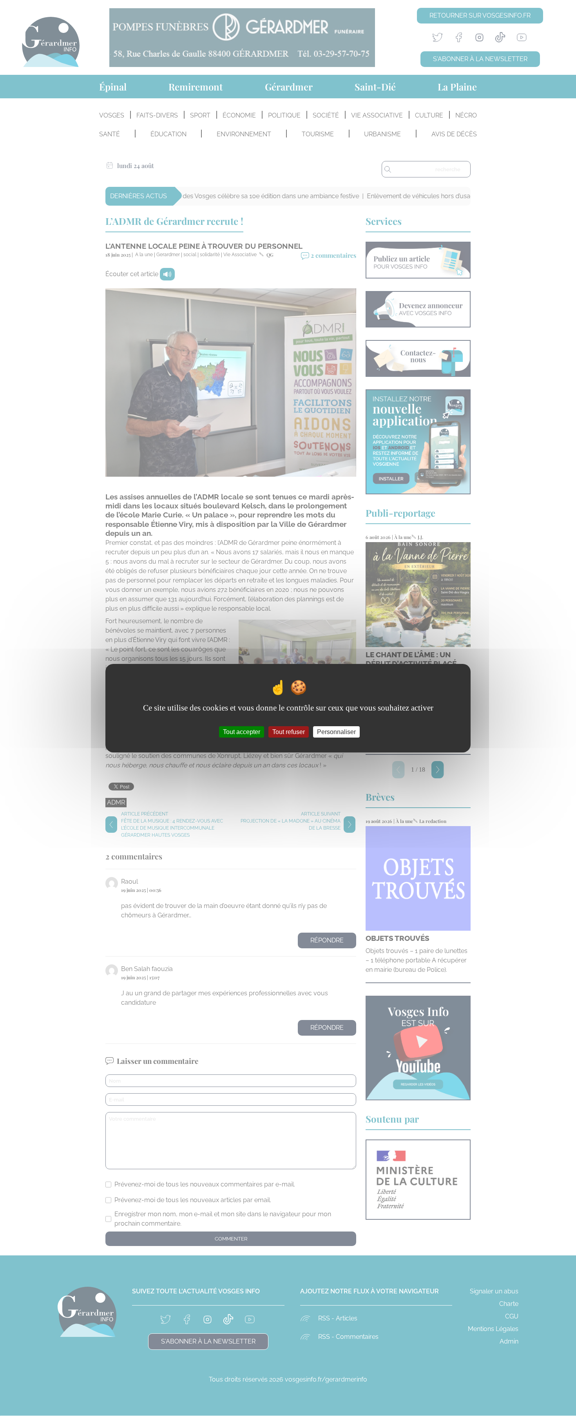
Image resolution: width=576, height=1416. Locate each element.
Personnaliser (336, 731)
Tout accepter (241, 731)
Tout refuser (288, 731)
